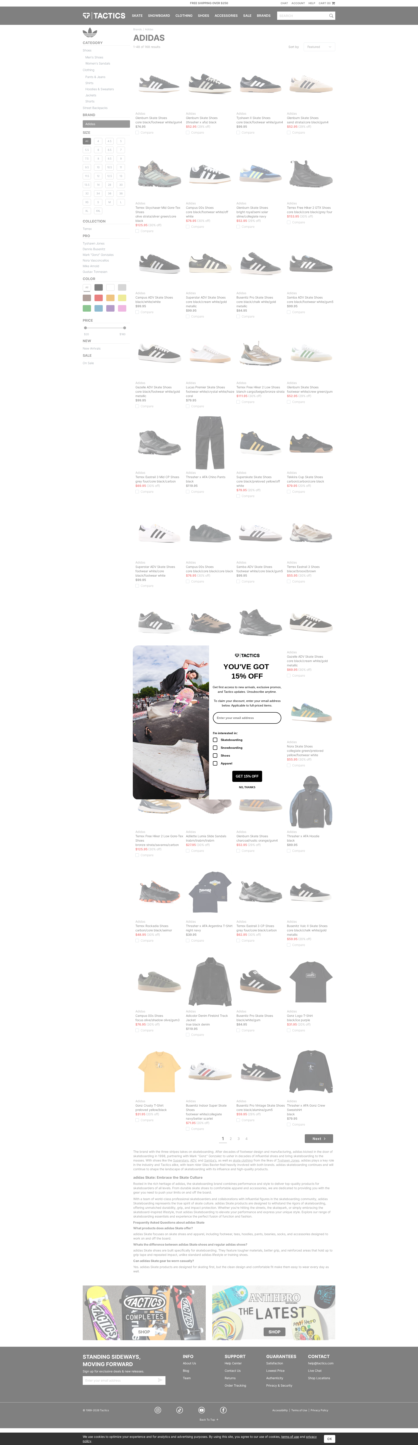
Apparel (226, 763)
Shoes (225, 755)
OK (329, 1439)
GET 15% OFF (247, 776)
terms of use (290, 1436)
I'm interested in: (225, 733)
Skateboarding (232, 740)
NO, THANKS (247, 787)
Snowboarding (232, 747)
